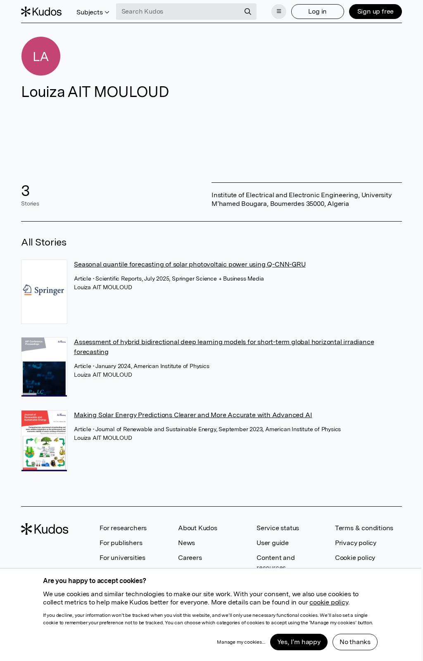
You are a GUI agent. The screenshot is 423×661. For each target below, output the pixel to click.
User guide (273, 543)
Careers (190, 558)
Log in (317, 11)
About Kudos (197, 528)
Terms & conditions (364, 528)
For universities (122, 558)
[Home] (41, 12)
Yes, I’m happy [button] (299, 642)
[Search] (248, 11)
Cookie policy (355, 558)
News (186, 543)
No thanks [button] (355, 642)
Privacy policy (355, 543)
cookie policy (328, 602)
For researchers (123, 528)
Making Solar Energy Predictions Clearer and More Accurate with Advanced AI (193, 415)
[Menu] (278, 11)
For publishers (121, 543)
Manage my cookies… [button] (241, 642)
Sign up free (375, 11)
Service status (278, 528)
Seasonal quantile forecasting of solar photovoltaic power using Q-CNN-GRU (189, 264)
